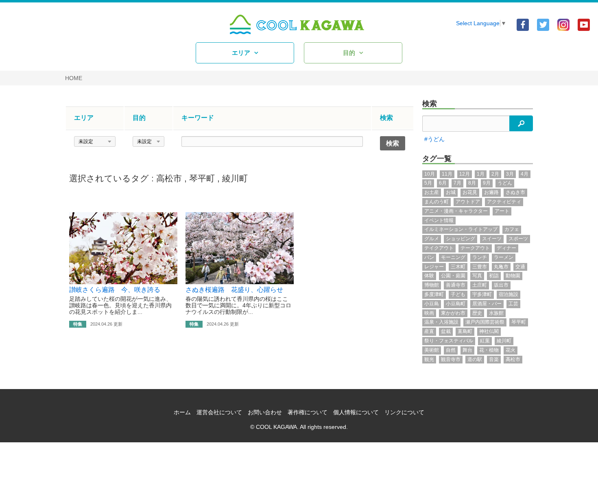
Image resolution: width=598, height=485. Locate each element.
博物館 (431, 285)
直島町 (465, 331)
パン (429, 257)
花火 (510, 350)
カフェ (511, 229)
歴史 (477, 313)
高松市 (169, 178)
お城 (451, 192)
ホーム (182, 412)
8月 (472, 183)
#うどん (434, 139)
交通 (520, 267)
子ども (458, 294)
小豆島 (431, 304)
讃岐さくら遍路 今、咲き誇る (114, 289)
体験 (429, 275)
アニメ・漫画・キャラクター (456, 211)
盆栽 (446, 331)
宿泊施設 (508, 294)
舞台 (467, 350)
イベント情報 (439, 220)
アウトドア (468, 201)
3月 (510, 174)
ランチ (479, 257)
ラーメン (503, 257)
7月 (457, 183)
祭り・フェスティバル (448, 341)
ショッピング (460, 238)
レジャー (434, 267)
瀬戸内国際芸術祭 (484, 322)
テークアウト (475, 248)
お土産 (431, 192)
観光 (429, 359)
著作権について (307, 412)
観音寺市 (451, 359)
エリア (241, 52)
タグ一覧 (437, 158)
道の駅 (474, 359)
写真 (477, 275)
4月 (524, 174)
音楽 (494, 359)
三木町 (458, 267)
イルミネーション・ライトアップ (461, 229)
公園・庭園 (453, 275)
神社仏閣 (489, 331)
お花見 (470, 192)
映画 (429, 313)
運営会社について (219, 412)
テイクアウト (439, 248)
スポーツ (518, 238)
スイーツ (492, 238)
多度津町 (434, 294)
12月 (464, 174)
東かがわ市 (453, 313)
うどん (505, 183)
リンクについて (404, 412)
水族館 (496, 313)
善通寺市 (455, 285)
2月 (495, 174)
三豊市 (479, 267)
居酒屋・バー (487, 304)
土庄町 (479, 285)
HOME (73, 78)
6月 (443, 183)
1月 (481, 174)
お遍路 (491, 192)
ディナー (506, 248)
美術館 (431, 350)
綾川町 (235, 178)
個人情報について (356, 412)
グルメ (431, 238)
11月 (447, 174)
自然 (451, 350)
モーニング (453, 257)
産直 (429, 331)
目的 (349, 52)
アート (502, 211)
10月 (429, 174)
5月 (428, 183)
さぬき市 (515, 192)
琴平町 (202, 178)
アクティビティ (504, 201)
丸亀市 (501, 267)
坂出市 (501, 285)
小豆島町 (455, 304)
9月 (487, 183)
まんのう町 (436, 201)
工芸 (513, 304)
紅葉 (485, 341)
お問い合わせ (265, 412)
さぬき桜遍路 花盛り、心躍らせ (234, 289)
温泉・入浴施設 (441, 322)
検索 (429, 104)
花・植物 (489, 350)
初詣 (494, 275)
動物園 (513, 275)
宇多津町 (482, 294)
